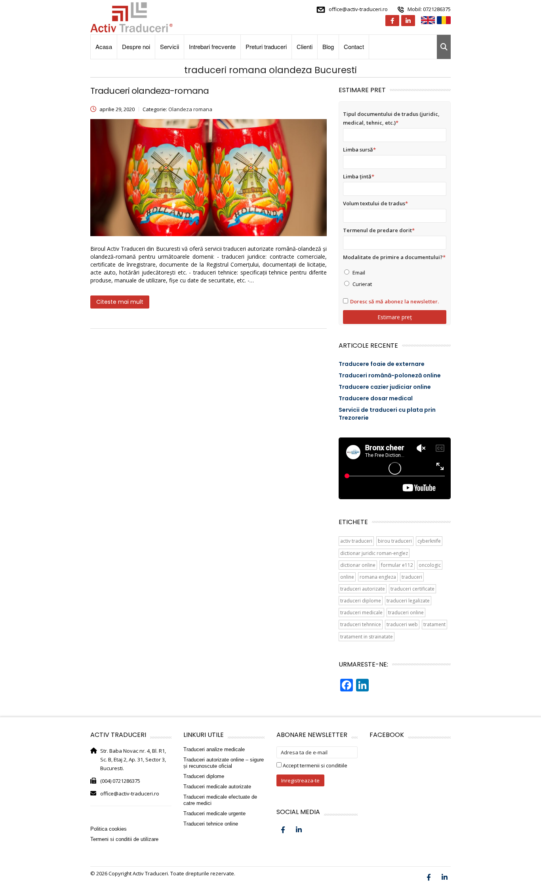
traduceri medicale (361, 612)
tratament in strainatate (366, 636)
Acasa (103, 46)
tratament (434, 624)
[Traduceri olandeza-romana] (208, 177)
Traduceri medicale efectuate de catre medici (220, 800)
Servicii (169, 46)
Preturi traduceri (266, 46)
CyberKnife (429, 541)
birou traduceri (395, 541)
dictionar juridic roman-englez (374, 553)
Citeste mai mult (119, 302)
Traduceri (412, 577)
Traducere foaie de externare (382, 364)
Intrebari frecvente (212, 46)
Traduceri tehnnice (360, 624)
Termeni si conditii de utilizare (124, 839)
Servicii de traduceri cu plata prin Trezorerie (387, 414)
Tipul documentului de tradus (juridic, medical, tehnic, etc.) (391, 118)
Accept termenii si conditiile (314, 765)
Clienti (304, 46)
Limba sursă (359, 149)
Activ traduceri (356, 541)
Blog (328, 46)
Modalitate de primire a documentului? (394, 257)
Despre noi (136, 46)
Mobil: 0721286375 (429, 9)
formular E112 (397, 565)
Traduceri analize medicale (214, 749)
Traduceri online (406, 612)
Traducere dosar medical (376, 398)
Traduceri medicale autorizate (217, 787)
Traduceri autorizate (362, 588)
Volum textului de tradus (375, 203)
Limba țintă (358, 176)
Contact (354, 46)
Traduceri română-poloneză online (390, 375)
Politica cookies (108, 829)
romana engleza (378, 577)
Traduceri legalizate (408, 600)
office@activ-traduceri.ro (358, 9)
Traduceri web (402, 624)
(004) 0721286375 (120, 780)
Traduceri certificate (412, 588)
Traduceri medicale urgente (214, 813)
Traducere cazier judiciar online (385, 387)
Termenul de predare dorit (379, 230)
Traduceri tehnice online (210, 824)
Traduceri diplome (360, 600)
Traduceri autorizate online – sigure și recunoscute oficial (223, 763)
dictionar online (357, 565)
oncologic (430, 565)
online (347, 577)
